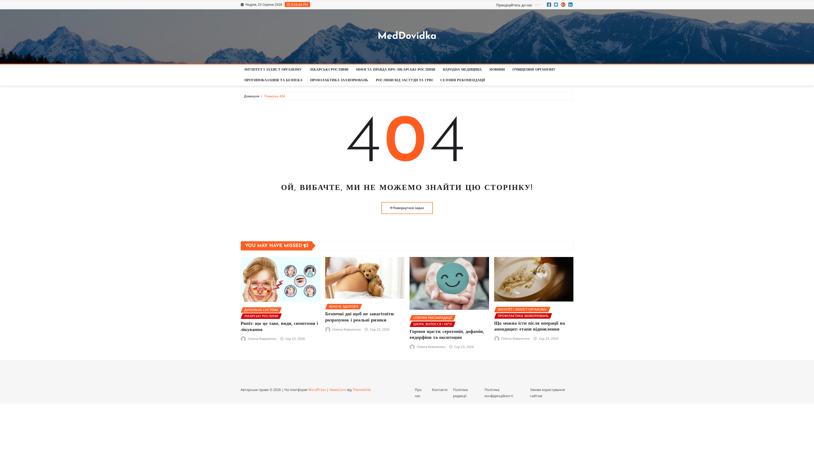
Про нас (418, 392)
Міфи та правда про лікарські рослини (395, 69)
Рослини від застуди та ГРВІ (404, 80)
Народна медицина (462, 69)
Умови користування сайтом (547, 392)
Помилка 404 (274, 96)
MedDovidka (407, 36)
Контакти (439, 389)
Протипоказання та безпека (273, 80)
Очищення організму (534, 69)
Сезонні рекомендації (462, 80)
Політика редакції (460, 392)
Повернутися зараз (408, 208)
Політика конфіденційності (499, 392)
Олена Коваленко (262, 339)
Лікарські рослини (328, 69)
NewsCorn (338, 389)
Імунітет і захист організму (273, 69)
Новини (497, 69)
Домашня (251, 96)
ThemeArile (362, 389)
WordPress (317, 389)
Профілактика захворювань (339, 80)
